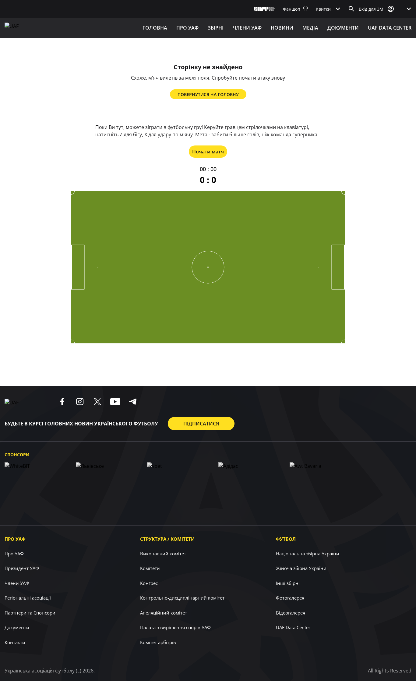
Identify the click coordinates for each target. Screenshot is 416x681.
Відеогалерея (290, 613)
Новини (282, 27)
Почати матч (208, 151)
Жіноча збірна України (301, 568)
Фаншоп (291, 9)
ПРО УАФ (187, 27)
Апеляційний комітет (163, 613)
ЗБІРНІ (216, 27)
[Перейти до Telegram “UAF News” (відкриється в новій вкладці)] (133, 401)
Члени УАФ (247, 27)
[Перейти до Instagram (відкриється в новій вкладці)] (80, 401)
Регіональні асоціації (28, 598)
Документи (343, 27)
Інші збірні (288, 583)
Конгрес (149, 583)
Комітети (150, 568)
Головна (155, 27)
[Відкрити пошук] (351, 9)
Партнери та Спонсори (30, 613)
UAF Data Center (389, 27)
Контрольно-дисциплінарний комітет (182, 598)
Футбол (286, 539)
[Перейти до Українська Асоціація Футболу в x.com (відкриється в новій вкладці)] (97, 401)
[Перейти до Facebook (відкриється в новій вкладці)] (62, 401)
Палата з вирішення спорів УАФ (175, 627)
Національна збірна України (307, 553)
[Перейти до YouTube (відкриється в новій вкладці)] (115, 401)
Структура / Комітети (167, 539)
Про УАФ (15, 539)
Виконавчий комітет (163, 553)
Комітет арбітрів (158, 642)
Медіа (310, 27)
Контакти (15, 642)
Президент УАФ (22, 568)
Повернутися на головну (208, 94)
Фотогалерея (290, 598)
